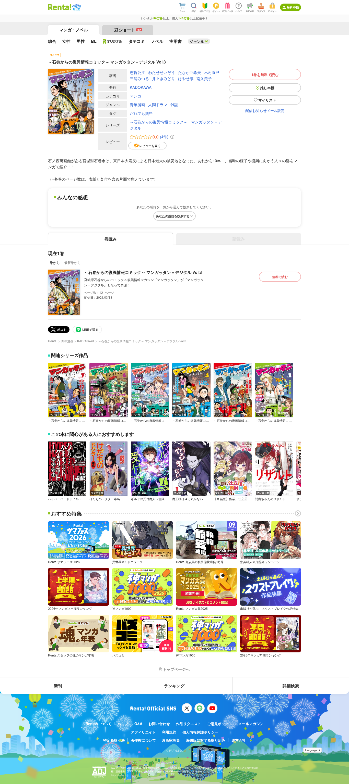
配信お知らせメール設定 (265, 110)
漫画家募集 (171, 740)
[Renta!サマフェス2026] (76, 7)
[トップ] (59, 7)
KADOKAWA (141, 87)
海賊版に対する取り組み (205, 740)
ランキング (174, 686)
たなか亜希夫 (189, 72)
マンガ (135, 95)
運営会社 (238, 740)
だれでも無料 (141, 113)
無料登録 (293, 7)
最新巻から (72, 262)
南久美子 (204, 78)
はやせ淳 (185, 78)
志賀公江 (137, 72)
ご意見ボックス (219, 723)
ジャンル (197, 41)
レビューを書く (150, 145)
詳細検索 (291, 686)
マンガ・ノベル (73, 30)
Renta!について (98, 723)
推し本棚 (267, 87)
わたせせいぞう (161, 72)
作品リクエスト (188, 723)
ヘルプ (123, 723)
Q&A (138, 723)
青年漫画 (137, 104)
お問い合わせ (159, 723)
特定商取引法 (114, 740)
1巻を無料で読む (264, 74)
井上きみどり (163, 78)
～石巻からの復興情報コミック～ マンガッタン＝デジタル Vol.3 (143, 272)
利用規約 (169, 732)
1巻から (54, 262)
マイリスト (267, 100)
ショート (130, 30)
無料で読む (280, 276)
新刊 (58, 686)
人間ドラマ (157, 104)
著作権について (143, 740)
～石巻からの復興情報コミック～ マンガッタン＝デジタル (176, 125)
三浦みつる (139, 78)
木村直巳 (211, 72)
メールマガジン (250, 723)
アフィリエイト (143, 732)
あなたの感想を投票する (173, 216)
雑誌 (174, 104)
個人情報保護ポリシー (200, 732)
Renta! (52, 341)
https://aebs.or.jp (120, 775)
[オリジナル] (112, 41)
